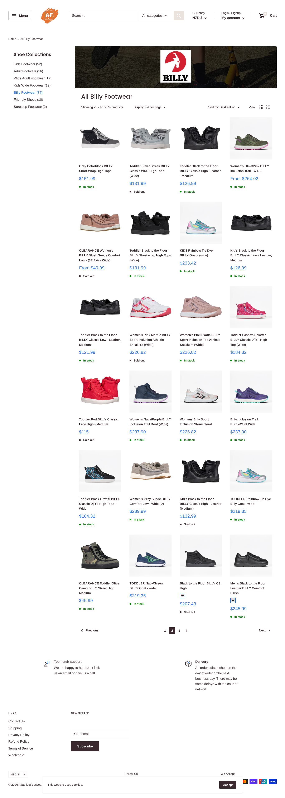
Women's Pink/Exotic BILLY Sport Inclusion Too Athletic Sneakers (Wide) (200, 339)
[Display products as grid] (261, 107)
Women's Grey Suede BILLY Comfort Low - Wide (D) (150, 501)
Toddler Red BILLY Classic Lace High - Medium (98, 421)
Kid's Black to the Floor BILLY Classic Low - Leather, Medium (251, 255)
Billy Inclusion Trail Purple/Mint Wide (244, 421)
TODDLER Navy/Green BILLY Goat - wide (146, 586)
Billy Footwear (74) (28, 92)
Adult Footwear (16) (28, 71)
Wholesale (16, 755)
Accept (228, 785)
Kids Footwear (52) (28, 64)
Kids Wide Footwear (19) (32, 85)
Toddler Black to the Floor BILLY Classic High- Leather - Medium (200, 171)
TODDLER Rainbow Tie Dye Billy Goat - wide (250, 501)
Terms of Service (20, 748)
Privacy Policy (18, 735)
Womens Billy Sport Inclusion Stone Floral (196, 421)
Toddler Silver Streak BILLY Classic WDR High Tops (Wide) (150, 171)
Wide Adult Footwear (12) (32, 78)
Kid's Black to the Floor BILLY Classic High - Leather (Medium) (201, 503)
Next (262, 630)
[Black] (182, 595)
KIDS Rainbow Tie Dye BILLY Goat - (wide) (196, 253)
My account (231, 18)
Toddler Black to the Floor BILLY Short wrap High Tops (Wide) (150, 255)
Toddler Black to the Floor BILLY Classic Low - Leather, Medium (100, 339)
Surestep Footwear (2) (30, 106)
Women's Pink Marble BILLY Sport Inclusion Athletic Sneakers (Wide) (150, 339)
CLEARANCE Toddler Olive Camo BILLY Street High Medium (99, 588)
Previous (92, 630)
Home (12, 39)
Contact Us (16, 721)
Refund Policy (18, 741)
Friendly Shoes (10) (28, 99)
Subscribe (85, 746)
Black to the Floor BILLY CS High (200, 586)
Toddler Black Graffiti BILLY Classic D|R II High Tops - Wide (99, 503)
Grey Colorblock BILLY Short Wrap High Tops (96, 168)
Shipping (15, 728)
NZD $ (15, 774)
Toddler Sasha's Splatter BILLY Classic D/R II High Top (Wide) (248, 339)
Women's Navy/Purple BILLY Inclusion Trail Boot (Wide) (150, 421)
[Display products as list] (268, 107)
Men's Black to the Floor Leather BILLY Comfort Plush (248, 588)
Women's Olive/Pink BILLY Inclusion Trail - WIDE (249, 168)
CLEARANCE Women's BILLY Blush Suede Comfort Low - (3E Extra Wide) (99, 255)
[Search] (179, 15)
